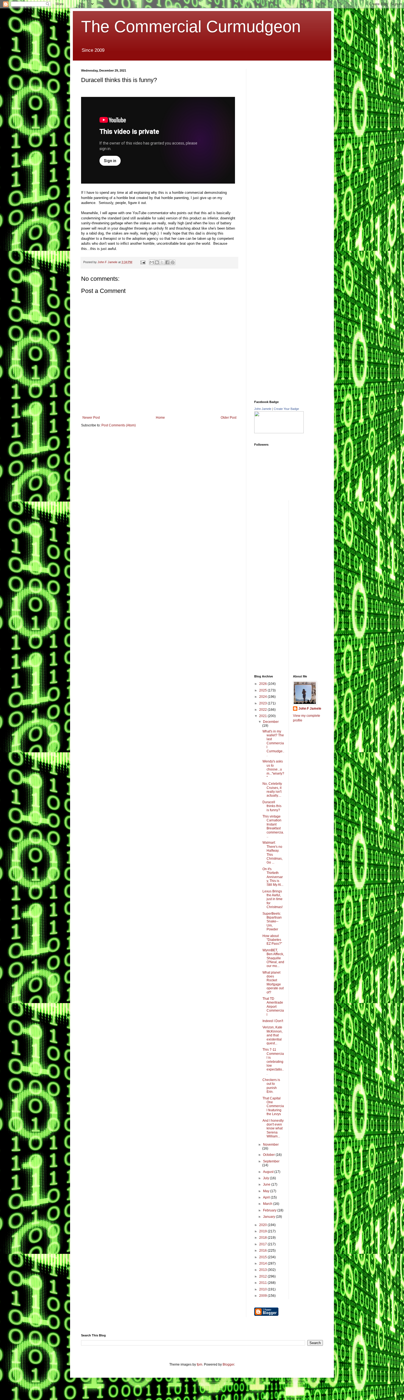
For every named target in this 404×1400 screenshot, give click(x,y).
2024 (263, 697)
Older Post (228, 418)
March (268, 1204)
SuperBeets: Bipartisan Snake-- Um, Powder (272, 921)
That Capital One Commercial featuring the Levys (273, 1106)
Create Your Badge (286, 408)
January (269, 1217)
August (268, 1172)
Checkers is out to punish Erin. (271, 1086)
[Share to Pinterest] (172, 262)
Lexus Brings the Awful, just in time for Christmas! (272, 899)
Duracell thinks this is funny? (271, 806)
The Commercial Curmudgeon (191, 26)
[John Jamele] (279, 432)
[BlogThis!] (157, 262)
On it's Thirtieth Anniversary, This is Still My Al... (272, 877)
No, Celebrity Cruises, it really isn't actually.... (272, 789)
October (269, 1155)
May (266, 1191)
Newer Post (91, 418)
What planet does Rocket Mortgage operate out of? (273, 982)
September (271, 1161)
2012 (263, 1276)
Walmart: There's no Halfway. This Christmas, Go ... (272, 852)
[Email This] (151, 262)
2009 (263, 1296)
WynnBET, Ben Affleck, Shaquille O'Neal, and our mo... (273, 958)
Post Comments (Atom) (118, 425)
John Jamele (262, 408)
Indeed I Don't (272, 1021)
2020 (263, 1225)
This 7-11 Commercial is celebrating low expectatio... (273, 1061)
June (267, 1184)
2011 (263, 1283)
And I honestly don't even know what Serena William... (273, 1128)
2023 (263, 703)
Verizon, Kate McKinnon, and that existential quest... (272, 1035)
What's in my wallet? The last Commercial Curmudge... (273, 743)
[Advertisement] (295, 103)
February (270, 1210)
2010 (263, 1289)
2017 (263, 1244)
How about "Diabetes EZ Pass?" (272, 940)
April (267, 1197)
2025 (263, 690)
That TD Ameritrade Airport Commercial (273, 1007)
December (271, 722)
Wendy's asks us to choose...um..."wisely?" (273, 769)
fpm (199, 1364)
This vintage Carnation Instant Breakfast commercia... (273, 826)
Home (160, 418)
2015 (263, 1257)
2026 (263, 684)
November (271, 1144)
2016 (263, 1250)
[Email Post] (142, 262)
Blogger (228, 1364)
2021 (263, 716)
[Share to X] (162, 262)
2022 (263, 710)
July (266, 1178)
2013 (263, 1270)
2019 (263, 1231)
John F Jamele (309, 708)
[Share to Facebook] (167, 262)
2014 (263, 1263)
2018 (263, 1238)
